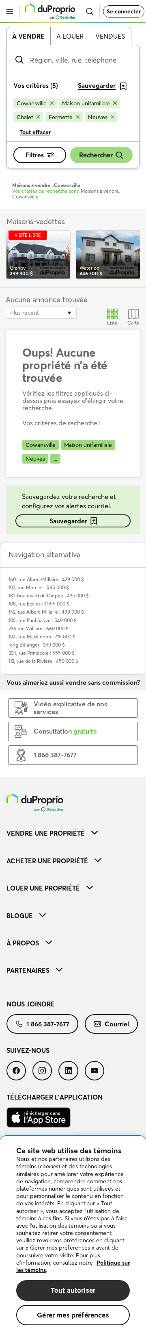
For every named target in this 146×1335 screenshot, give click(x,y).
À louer (70, 36)
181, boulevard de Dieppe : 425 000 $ (49, 595)
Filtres (35, 155)
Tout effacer (35, 132)
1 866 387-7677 (47, 1024)
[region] (73, 1235)
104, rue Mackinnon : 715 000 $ (42, 637)
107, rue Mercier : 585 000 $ (39, 587)
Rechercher (96, 155)
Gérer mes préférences (73, 1315)
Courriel (117, 1024)
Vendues (110, 36)
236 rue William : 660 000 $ (39, 628)
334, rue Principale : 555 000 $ (42, 653)
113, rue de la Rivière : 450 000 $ (43, 661)
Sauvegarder (68, 521)
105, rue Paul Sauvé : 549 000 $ (43, 620)
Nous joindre (30, 1004)
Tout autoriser (73, 1290)
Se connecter (124, 11)
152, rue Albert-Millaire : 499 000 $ (46, 612)
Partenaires (27, 970)
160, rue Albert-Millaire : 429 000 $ (46, 579)
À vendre (28, 36)
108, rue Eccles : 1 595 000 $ (39, 604)
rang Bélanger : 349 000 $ (37, 645)
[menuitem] (73, 833)
